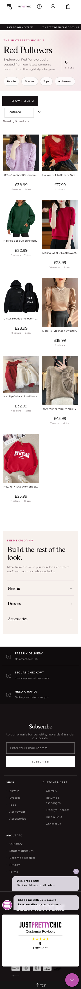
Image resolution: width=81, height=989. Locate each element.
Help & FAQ (54, 816)
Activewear (65, 81)
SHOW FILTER (23, 100)
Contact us (53, 823)
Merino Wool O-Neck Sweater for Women (60, 252)
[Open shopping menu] (9, 6)
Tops (46, 81)
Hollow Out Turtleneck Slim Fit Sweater (60, 175)
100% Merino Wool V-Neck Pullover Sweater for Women (60, 408)
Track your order (57, 809)
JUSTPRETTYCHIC (24, 6)
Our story (16, 843)
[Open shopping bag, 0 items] (68, 6)
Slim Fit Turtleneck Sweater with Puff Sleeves (60, 330)
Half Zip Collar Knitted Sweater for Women (21, 396)
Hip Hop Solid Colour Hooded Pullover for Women (21, 240)
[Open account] (53, 6)
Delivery (51, 790)
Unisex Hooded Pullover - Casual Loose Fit (21, 318)
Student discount (21, 850)
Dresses (29, 81)
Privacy (14, 864)
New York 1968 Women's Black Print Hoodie (21, 486)
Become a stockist (22, 857)
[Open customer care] (39, 6)
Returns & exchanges (53, 800)
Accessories (17, 818)
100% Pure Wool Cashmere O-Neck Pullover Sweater (21, 175)
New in (11, 81)
